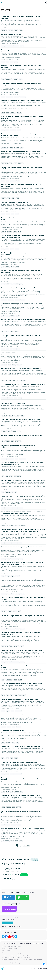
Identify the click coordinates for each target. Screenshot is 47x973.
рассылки (18, 807)
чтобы (3, 742)
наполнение (4, 415)
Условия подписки (7, 950)
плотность (4, 398)
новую (20, 30)
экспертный (8, 380)
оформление (22, 525)
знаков (19, 824)
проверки (23, 96)
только (18, 130)
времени (4, 726)
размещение (18, 441)
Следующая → (26, 845)
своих (17, 198)
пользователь (12, 628)
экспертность (16, 380)
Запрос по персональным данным (11, 946)
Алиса (7, 130)
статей (3, 711)
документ (19, 112)
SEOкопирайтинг (5, 840)
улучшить (8, 576)
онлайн (21, 646)
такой (23, 299)
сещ (2, 441)
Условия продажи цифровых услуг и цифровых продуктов (18, 953)
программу (4, 30)
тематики (9, 231)
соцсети (7, 824)
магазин (17, 415)
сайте (3, 315)
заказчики (4, 593)
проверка (16, 147)
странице (7, 441)
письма (3, 431)
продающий (8, 508)
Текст (16, 30)
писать (8, 198)
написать (8, 492)
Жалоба (10, 917)
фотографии (8, 79)
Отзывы (4, 926)
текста (3, 61)
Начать (24, 875)
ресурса (22, 46)
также (12, 266)
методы (19, 543)
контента (4, 231)
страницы (16, 46)
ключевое (10, 398)
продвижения (9, 46)
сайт (7, 476)
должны (13, 315)
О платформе (11, 926)
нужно (7, 331)
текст (3, 46)
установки (10, 30)
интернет (11, 415)
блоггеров (13, 824)
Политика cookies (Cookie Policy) (11, 963)
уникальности (5, 147)
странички (4, 299)
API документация (7, 923)
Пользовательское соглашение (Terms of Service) (16, 957)
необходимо (18, 711)
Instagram (15, 79)
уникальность (9, 96)
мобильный (4, 628)
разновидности (14, 558)
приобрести (4, 284)
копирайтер (11, 593)
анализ (16, 758)
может (17, 266)
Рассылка (18, 726)
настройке (12, 349)
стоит (11, 163)
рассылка (8, 807)
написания (4, 364)
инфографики (18, 774)
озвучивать (12, 130)
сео (12, 492)
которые (3, 198)
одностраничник (18, 791)
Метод (13, 364)
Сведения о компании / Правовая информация (15, 955)
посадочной (11, 299)
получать (20, 284)
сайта (16, 61)
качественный (10, 458)
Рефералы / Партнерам (8, 919)
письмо (8, 431)
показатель (12, 180)
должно (7, 315)
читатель (23, 380)
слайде (12, 249)
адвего (3, 695)
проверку (16, 646)
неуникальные (22, 695)
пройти (20, 679)
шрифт (11, 476)
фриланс (17, 593)
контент (22, 415)
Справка (4, 917)
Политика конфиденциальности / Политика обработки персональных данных (22, 960)
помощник (13, 112)
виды (8, 558)
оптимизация (22, 458)
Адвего (8, 711)
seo (15, 492)
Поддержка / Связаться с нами (22, 917)
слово (15, 398)
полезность (8, 543)
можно (3, 112)
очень (11, 61)
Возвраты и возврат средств (10, 948)
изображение (17, 476)
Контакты (19, 926)
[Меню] (45, 2)
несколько (16, 96)
